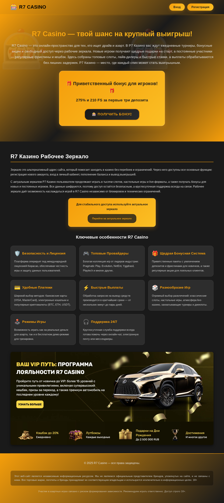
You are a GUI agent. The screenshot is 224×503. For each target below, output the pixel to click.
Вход (177, 7)
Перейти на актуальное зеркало (112, 218)
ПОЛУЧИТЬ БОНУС (115, 114)
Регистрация (200, 7)
